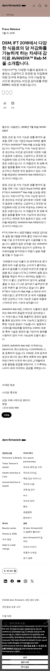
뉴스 (25, 495)
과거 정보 (6, 539)
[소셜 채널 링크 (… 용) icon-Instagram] (25, 581)
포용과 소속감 (30, 552)
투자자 (5, 523)
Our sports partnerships (29, 459)
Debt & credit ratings (9, 547)
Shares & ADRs (9, 533)
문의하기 (27, 517)
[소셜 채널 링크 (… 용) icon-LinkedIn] (5, 581)
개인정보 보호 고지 (11, 606)
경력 (25, 523)
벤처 (25, 506)
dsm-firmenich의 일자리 (33, 539)
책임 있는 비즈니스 (32, 478)
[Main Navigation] (46, 6)
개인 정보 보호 (29, 645)
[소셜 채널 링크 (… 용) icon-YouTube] (18, 581)
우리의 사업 (7, 453)
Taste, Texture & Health (10, 465)
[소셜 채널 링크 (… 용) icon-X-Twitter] (32, 581)
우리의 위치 (28, 501)
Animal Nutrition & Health (11, 484)
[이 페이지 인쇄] (12, 103)
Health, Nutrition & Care (11, 474)
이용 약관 (6, 616)
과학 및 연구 (29, 489)
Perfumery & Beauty (12, 457)
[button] (39, 5)
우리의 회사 (28, 453)
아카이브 (10, 15)
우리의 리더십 (30, 472)
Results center (9, 528)
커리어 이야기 (30, 546)
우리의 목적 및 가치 (32, 467)
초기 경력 (27, 558)
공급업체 (27, 512)
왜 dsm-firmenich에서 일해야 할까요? (33, 530)
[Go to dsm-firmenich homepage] (14, 5)
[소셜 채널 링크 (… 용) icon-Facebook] (12, 581)
